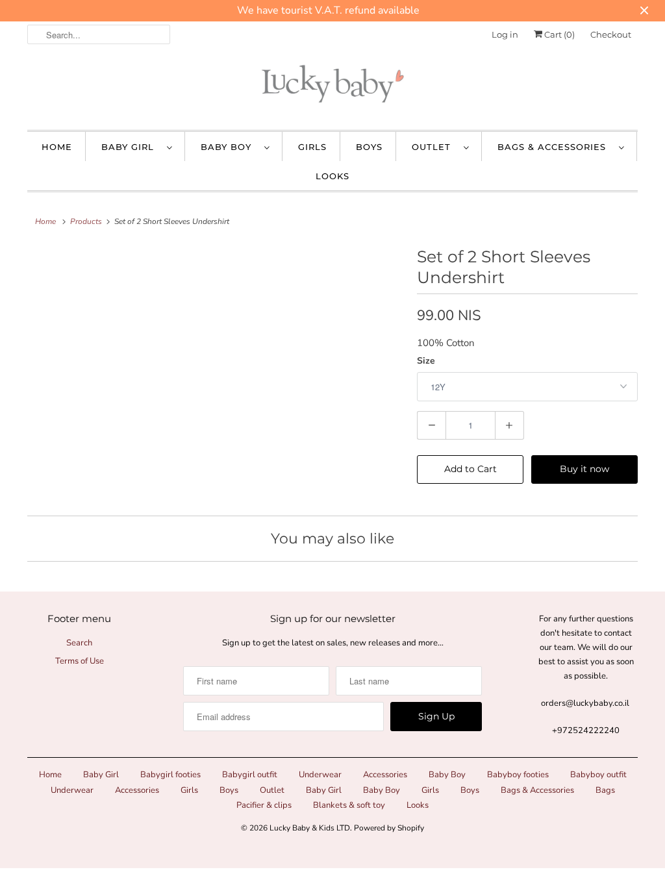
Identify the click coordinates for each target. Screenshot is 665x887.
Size (426, 361)
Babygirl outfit (249, 775)
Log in (505, 34)
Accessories (385, 775)
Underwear (320, 775)
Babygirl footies (170, 775)
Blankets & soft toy (349, 805)
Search (79, 643)
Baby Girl (130, 147)
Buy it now (584, 469)
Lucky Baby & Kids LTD (310, 828)
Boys (369, 147)
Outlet (434, 147)
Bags (605, 790)
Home (57, 147)
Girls (312, 147)
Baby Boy (229, 147)
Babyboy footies (518, 775)
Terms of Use (79, 661)
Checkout (610, 34)
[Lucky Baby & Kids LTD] (332, 87)
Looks (332, 176)
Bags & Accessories (554, 147)
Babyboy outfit (598, 775)
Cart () (558, 34)
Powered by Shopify (389, 828)
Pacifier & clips (264, 805)
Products (86, 221)
